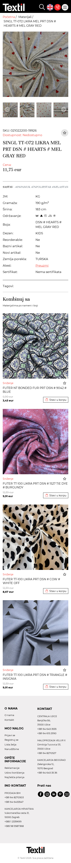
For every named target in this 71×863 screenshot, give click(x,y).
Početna (9, 17)
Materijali (25, 17)
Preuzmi (42, 265)
